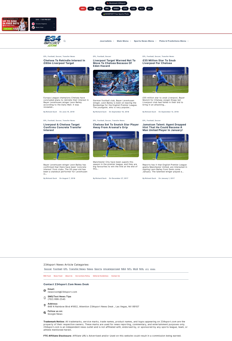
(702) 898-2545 (56, 299)
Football (51, 56)
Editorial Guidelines (100, 276)
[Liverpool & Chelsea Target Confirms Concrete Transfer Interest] (66, 147)
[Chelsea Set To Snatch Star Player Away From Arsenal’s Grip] (116, 144)
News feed (58, 276)
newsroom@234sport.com (62, 292)
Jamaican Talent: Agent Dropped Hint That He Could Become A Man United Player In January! (164, 127)
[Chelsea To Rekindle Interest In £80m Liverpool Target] (66, 80)
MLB (99, 9)
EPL (149, 9)
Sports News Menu (144, 41)
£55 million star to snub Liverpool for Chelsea (159, 62)
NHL (107, 9)
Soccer (59, 56)
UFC (147, 269)
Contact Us (115, 276)
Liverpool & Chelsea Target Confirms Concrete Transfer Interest (62, 127)
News (90, 269)
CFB (125, 9)
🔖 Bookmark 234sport (116, 3)
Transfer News (69, 56)
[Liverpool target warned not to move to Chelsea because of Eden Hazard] (116, 83)
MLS (141, 9)
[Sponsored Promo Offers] (15, 24)
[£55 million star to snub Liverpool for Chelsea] (165, 80)
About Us (68, 276)
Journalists (106, 41)
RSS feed (47, 276)
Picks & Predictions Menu (172, 41)
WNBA (116, 9)
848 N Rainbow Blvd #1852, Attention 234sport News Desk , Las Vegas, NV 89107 (93, 306)
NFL (91, 9)
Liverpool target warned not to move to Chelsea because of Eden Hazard (114, 63)
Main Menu (123, 41)
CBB (133, 9)
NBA (83, 9)
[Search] (64, 41)
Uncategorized (111, 269)
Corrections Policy (82, 276)
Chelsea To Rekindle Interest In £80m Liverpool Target (64, 62)
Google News (55, 314)
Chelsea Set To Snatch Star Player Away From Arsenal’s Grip (116, 126)
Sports (98, 269)
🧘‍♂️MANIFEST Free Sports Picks (116, 14)
